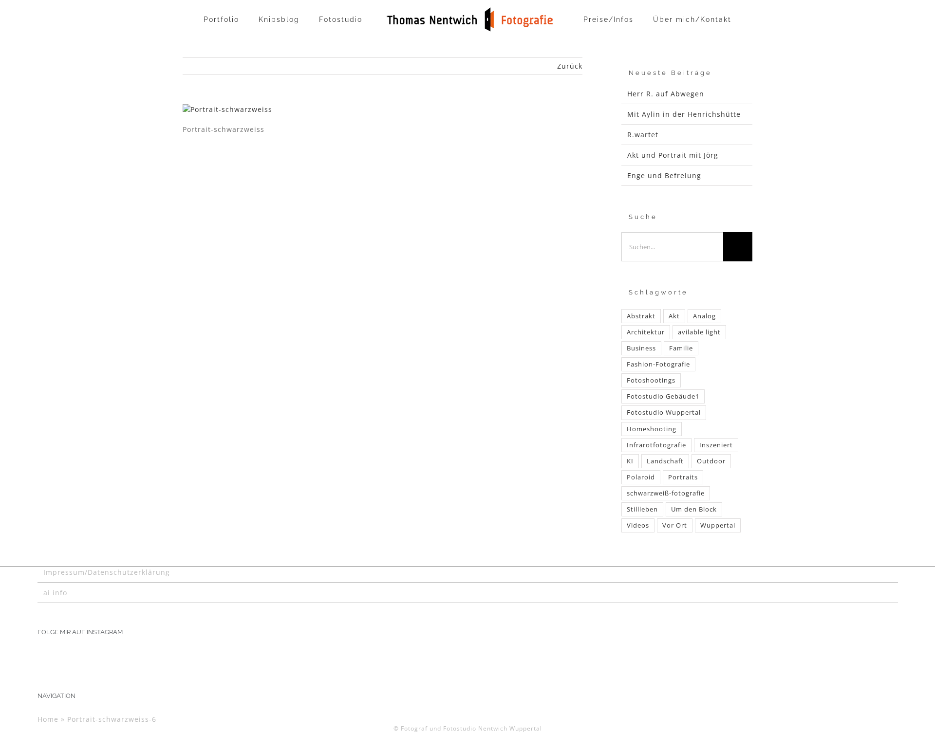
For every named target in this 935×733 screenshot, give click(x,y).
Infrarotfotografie (656, 445)
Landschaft (665, 461)
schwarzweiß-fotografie (666, 493)
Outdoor (711, 461)
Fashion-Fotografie (658, 364)
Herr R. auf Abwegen (665, 93)
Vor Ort (674, 525)
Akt (674, 316)
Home (47, 719)
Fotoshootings (651, 380)
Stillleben (642, 509)
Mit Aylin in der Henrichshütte (684, 114)
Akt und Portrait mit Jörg (672, 155)
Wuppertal (717, 525)
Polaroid (641, 477)
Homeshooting (651, 429)
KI (630, 461)
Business (641, 348)
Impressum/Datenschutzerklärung (106, 572)
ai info (55, 592)
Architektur (646, 332)
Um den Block (694, 509)
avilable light (699, 332)
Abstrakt (641, 316)
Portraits (683, 477)
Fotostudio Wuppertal (664, 412)
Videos (638, 525)
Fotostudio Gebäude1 (663, 396)
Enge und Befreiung (664, 175)
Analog (704, 316)
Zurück (569, 66)
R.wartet (642, 134)
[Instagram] (40, 656)
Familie (681, 348)
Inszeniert (716, 445)
